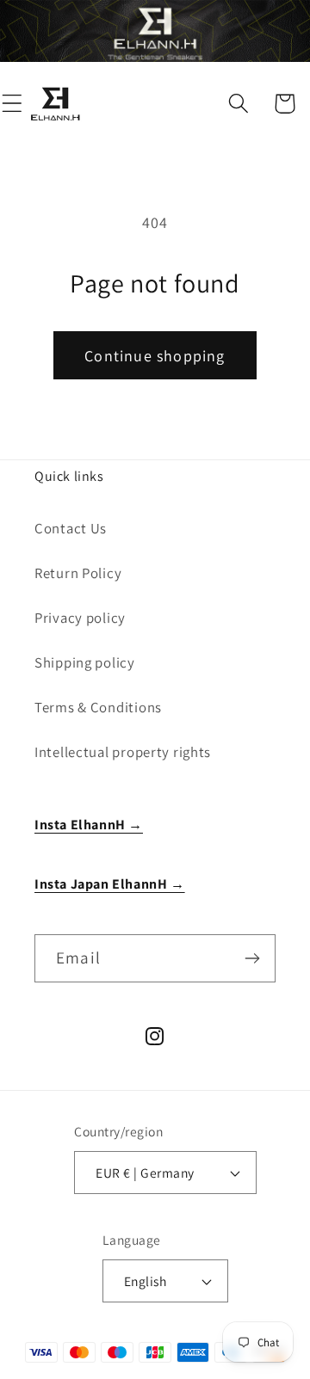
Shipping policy (84, 662)
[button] (239, 103)
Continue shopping (154, 356)
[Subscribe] (252, 958)
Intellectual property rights (122, 751)
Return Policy (77, 572)
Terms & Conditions (98, 707)
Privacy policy (80, 617)
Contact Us (70, 528)
